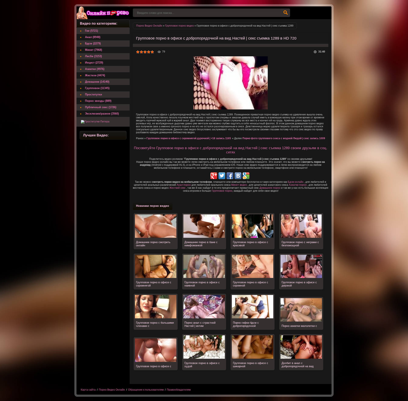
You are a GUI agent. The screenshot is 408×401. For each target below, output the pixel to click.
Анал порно (184, 184)
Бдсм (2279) (93, 43)
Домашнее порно (269, 187)
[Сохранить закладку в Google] (246, 175)
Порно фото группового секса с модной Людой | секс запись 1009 (283, 138)
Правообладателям (179, 389)
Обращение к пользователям (146, 389)
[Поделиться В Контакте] (238, 175)
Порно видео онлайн (103, 12)
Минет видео (239, 184)
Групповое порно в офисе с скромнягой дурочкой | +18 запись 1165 (188, 138)
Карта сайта (88, 389)
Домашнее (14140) (97, 81)
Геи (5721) (91, 30)
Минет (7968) (93, 49)
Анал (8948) (92, 37)
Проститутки (93, 94)
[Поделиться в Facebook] (230, 175)
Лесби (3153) (93, 56)
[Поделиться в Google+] (213, 175)
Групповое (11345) (97, 88)
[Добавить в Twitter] (221, 175)
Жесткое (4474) (95, 75)
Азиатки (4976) (94, 69)
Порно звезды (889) (98, 100)
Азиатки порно (298, 184)
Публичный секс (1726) (100, 107)
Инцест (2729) (94, 62)
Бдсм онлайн (295, 181)
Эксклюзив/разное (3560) (102, 113)
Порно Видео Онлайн (112, 389)
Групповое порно (222, 190)
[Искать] (285, 13)
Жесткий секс (177, 187)
